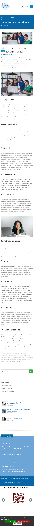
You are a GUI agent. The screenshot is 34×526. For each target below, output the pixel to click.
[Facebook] (22, 6)
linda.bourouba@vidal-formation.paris (17, 471)
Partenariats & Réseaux (7, 394)
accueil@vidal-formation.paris (9, 462)
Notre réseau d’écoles (14, 482)
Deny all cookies (24, 521)
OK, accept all (11, 521)
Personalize (17, 523)
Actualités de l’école (7, 385)
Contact (6, 482)
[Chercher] (31, 371)
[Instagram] (25, 6)
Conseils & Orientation (8, 54)
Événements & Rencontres (8, 391)
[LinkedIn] (28, 6)
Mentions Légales (24, 478)
